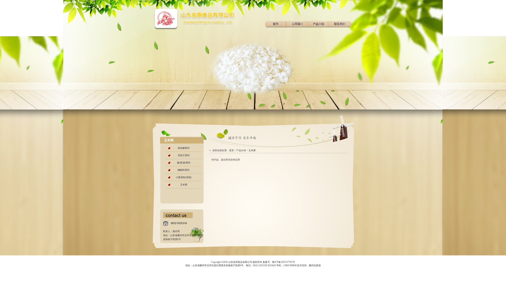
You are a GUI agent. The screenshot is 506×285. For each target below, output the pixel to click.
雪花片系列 (184, 155)
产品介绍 (241, 150)
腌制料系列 (184, 170)
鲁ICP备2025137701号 (283, 262)
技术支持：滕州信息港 (309, 265)
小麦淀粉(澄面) (184, 177)
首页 (231, 150)
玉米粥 (183, 184)
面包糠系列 (184, 148)
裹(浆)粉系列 (183, 162)
